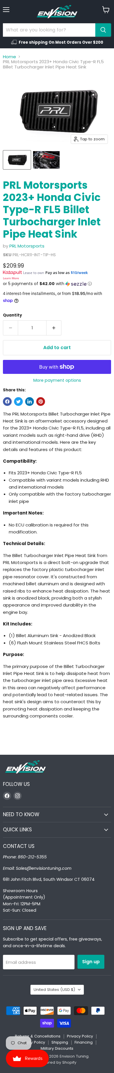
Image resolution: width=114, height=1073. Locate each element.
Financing (84, 1042)
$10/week (79, 272)
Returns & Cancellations (38, 1036)
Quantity (12, 315)
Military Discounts (57, 1048)
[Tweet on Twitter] (18, 401)
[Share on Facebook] (7, 401)
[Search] (103, 30)
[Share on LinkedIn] (29, 401)
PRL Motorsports (26, 246)
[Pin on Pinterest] (40, 401)
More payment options (57, 380)
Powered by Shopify (57, 1062)
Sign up (91, 961)
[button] (57, 284)
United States (54, 989)
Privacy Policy (80, 1036)
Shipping (59, 1042)
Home (9, 56)
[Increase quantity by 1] (53, 327)
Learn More (11, 278)
